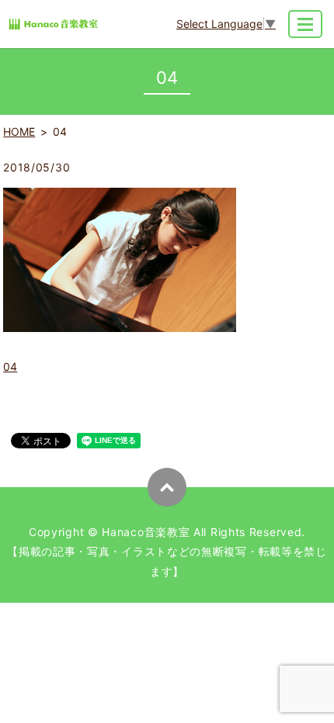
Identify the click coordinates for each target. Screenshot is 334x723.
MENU (305, 24)
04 (10, 366)
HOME (19, 131)
